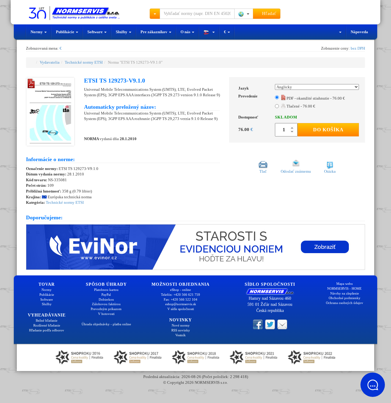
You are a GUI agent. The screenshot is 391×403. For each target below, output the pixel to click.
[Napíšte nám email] (282, 324)
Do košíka (328, 129)
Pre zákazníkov (154, 32)
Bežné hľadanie (46, 320)
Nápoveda (359, 32)
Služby (122, 32)
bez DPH (358, 48)
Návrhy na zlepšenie (344, 293)
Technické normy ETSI (84, 62)
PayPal (106, 294)
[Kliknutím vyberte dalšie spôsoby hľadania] (155, 14)
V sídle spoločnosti (180, 309)
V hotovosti (106, 314)
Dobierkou (106, 299)
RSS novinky (180, 330)
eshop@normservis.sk (180, 304)
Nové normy (181, 325)
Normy (37, 32)
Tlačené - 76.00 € (300, 106)
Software (95, 32)
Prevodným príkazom (106, 309)
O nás (186, 32)
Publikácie (65, 32)
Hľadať (268, 13)
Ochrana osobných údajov (344, 303)
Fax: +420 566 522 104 (180, 299)
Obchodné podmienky (344, 298)
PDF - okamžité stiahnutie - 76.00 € (315, 98)
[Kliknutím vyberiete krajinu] (243, 14)
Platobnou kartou (106, 290)
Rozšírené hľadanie (46, 325)
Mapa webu (344, 283)
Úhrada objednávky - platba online (106, 324)
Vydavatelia (50, 62)
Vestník (180, 335)
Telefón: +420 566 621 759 (180, 294)
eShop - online (180, 290)
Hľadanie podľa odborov (46, 330)
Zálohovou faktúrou (106, 304)
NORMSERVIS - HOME (344, 288)
